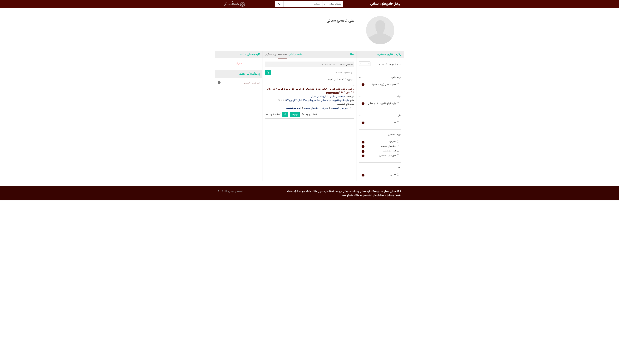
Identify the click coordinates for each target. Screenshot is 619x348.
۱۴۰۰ (379, 122)
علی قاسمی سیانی (318, 96)
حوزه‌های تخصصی (339, 108)
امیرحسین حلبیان (337, 96)
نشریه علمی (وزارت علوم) (379, 84)
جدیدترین (282, 54)
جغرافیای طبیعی (311, 108)
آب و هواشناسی (379, 151)
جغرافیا (325, 108)
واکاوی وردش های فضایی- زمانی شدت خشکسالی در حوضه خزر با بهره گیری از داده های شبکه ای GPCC (310, 91)
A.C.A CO (222, 191)
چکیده (295, 114)
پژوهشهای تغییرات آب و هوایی (379, 103)
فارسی (379, 175)
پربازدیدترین (270, 54)
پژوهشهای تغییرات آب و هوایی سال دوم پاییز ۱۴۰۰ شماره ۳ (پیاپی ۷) (317, 100)
